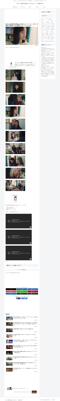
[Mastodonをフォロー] (21, 298)
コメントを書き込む (22, 269)
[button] (22, 294)
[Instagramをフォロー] (25, 298)
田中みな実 (18, 47)
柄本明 (15, 47)
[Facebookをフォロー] (23, 298)
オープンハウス (8, 47)
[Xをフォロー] (19, 298)
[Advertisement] (22, 16)
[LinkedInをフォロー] (26, 298)
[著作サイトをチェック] (17, 298)
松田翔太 (12, 47)
